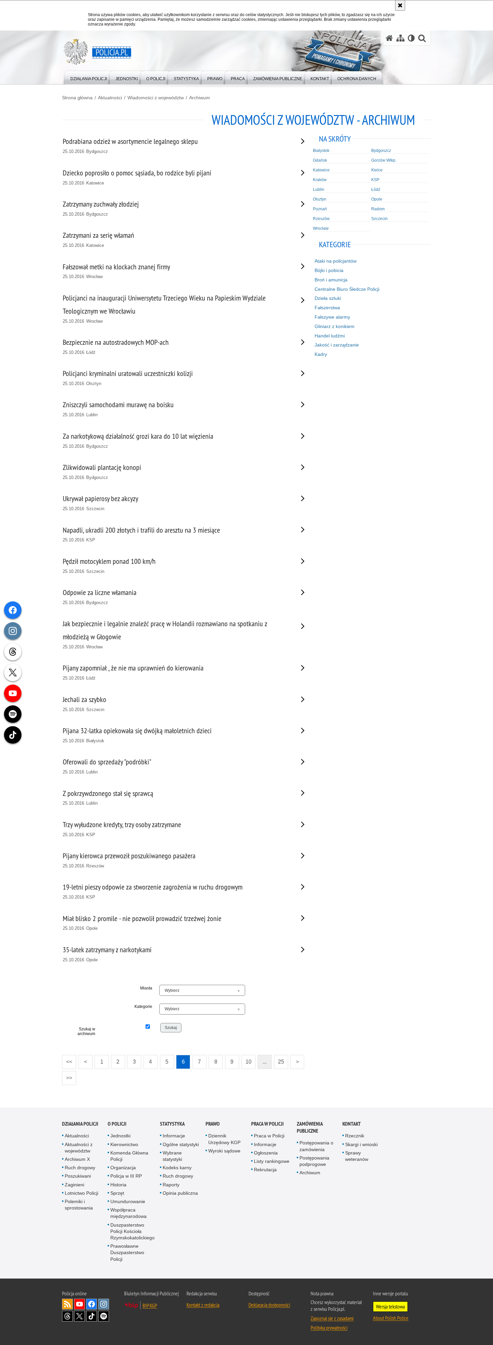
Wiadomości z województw (155, 97)
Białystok (321, 150)
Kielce (377, 170)
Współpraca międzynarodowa (128, 1213)
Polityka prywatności (329, 1327)
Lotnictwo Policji (81, 1193)
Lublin (318, 189)
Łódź (375, 189)
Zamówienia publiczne (310, 1127)
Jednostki (120, 1135)
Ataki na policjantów (336, 261)
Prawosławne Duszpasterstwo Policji (127, 1252)
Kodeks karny (177, 1167)
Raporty (171, 1184)
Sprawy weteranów (356, 1156)
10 (246, 1060)
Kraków (320, 179)
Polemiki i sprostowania (79, 1204)
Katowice (321, 170)
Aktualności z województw (79, 1147)
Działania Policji (80, 1123)
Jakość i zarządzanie (337, 344)
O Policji (117, 1123)
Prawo (213, 1123)
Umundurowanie (127, 1201)
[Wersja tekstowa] (411, 38)
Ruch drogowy (80, 1167)
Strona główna (77, 97)
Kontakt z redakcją (202, 1304)
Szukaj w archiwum (86, 1031)
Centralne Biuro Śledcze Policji (347, 289)
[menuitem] (88, 77)
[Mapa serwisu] (400, 38)
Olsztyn (319, 199)
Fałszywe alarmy (332, 317)
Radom (378, 209)
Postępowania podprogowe (314, 1161)
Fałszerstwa (327, 307)
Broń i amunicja (331, 279)
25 (279, 1060)
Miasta (146, 988)
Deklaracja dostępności (269, 1304)
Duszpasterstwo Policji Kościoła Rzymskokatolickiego (132, 1231)
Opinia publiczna (180, 1193)
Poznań (320, 209)
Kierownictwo (124, 1144)
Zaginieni (74, 1184)
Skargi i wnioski (361, 1144)
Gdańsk (320, 160)
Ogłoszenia (266, 1152)
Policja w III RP (126, 1176)
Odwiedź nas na (79, 1304)
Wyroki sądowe (224, 1150)
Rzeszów (321, 218)
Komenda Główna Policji (129, 1156)
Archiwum (199, 97)
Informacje (174, 1135)
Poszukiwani (78, 1176)
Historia (118, 1184)
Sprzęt (117, 1193)
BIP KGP (150, 1305)
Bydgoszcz (381, 150)
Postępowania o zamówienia (316, 1146)
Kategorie (143, 1006)
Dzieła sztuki (328, 298)
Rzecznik (354, 1135)
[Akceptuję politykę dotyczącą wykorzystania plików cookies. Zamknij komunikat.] (400, 5)
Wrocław (321, 228)
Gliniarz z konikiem (334, 326)
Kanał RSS (67, 1304)
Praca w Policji (267, 1123)
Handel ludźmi (330, 335)
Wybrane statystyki (172, 1156)
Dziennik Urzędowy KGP (224, 1139)
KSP (375, 179)
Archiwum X (77, 1159)
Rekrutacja (265, 1169)
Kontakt (351, 1123)
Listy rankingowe (271, 1161)
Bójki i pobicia (329, 270)
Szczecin (379, 218)
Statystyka (172, 1123)
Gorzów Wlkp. (383, 160)
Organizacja (123, 1167)
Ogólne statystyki (181, 1144)
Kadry (321, 354)
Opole (376, 199)
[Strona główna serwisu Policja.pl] (389, 38)
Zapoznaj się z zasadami (332, 1318)
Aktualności (110, 97)
